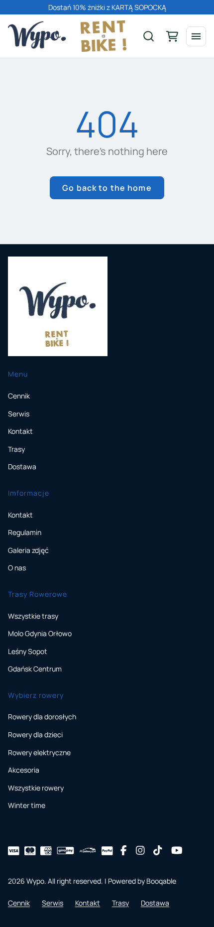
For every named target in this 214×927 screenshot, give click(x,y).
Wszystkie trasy (33, 616)
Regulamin (24, 532)
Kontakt (20, 431)
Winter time (26, 805)
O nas (17, 567)
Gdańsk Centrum (35, 668)
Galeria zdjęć (28, 550)
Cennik (19, 395)
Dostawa (22, 466)
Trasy (16, 449)
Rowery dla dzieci (35, 734)
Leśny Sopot (27, 651)
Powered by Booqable (142, 881)
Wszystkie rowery (36, 788)
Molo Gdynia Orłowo (40, 633)
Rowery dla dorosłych (42, 716)
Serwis (18, 413)
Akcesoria (23, 770)
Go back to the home (106, 187)
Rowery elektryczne (39, 752)
